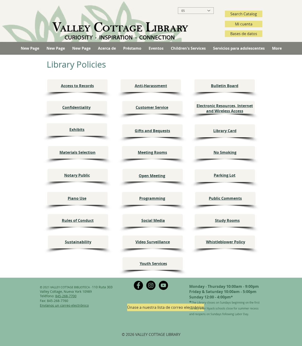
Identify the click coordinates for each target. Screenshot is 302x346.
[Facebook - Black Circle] (138, 285)
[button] (106, 48)
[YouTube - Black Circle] (163, 285)
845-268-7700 (65, 296)
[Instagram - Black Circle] (150, 285)
